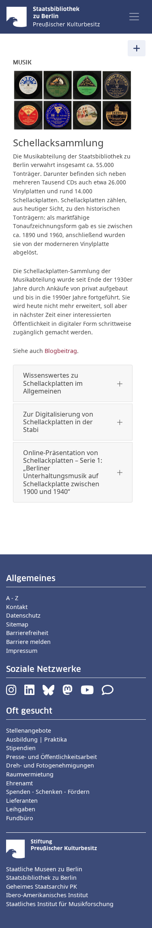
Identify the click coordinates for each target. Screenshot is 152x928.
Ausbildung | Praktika (36, 739)
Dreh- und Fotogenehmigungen (50, 765)
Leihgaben (20, 809)
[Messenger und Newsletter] (107, 692)
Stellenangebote (28, 730)
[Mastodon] (67, 692)
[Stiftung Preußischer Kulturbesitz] (51, 848)
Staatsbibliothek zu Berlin (41, 877)
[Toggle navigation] (134, 17)
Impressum (21, 650)
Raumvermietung (30, 774)
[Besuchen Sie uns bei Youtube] (87, 692)
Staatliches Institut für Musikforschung (59, 904)
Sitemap (17, 624)
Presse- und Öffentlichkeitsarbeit (51, 757)
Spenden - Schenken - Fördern (48, 791)
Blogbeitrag (61, 351)
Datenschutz (23, 615)
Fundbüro (19, 818)
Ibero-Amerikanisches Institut (47, 895)
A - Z (12, 598)
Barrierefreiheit (27, 633)
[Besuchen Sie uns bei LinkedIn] (29, 692)
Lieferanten (22, 800)
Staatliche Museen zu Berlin (44, 869)
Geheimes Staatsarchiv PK (41, 886)
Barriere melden (28, 642)
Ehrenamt (19, 783)
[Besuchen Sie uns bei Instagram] (11, 692)
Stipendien (21, 748)
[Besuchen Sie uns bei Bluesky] (48, 692)
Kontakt (17, 607)
